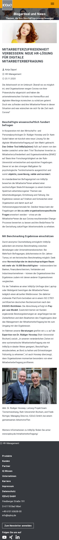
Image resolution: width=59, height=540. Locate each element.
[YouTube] (5, 538)
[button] (52, 4)
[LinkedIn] (18, 538)
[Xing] (12, 538)
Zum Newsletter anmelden (18, 525)
